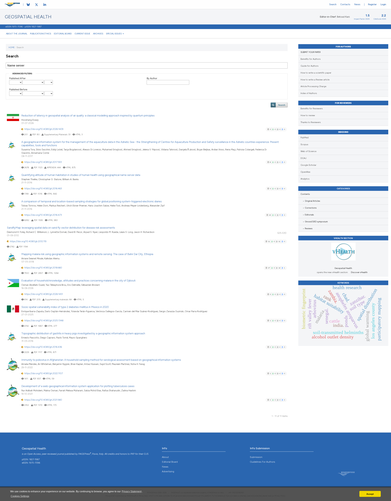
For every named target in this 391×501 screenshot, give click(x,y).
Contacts (345, 4)
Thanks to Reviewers (311, 122)
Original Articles (312, 201)
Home (12, 47)
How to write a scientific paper (316, 73)
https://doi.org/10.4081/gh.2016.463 (43, 188)
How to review (308, 115)
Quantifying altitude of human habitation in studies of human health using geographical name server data (80, 174)
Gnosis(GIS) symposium (316, 221)
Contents (305, 194)
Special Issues (114, 33)
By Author (152, 78)
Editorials (309, 214)
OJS (146, 454)
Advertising (168, 471)
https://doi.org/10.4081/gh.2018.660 (43, 267)
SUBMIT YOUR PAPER (311, 52)
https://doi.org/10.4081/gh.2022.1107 (43, 373)
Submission (256, 457)
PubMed (305, 137)
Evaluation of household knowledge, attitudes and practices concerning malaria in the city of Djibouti (78, 280)
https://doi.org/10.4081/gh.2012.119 (28, 241)
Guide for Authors (309, 66)
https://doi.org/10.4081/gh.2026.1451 (43, 294)
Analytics (305, 179)
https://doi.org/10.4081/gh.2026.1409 (43, 129)
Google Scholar (308, 165)
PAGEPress (84, 454)
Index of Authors (309, 93)
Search (332, 4)
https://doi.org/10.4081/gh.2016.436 (43, 347)
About (165, 457)
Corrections (311, 208)
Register (372, 4)
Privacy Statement (131, 491)
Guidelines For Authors (262, 461)
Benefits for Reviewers (312, 108)
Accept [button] (370, 494)
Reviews (308, 228)
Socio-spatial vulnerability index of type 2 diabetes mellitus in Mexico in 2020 (65, 306)
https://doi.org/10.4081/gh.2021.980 (43, 399)
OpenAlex (305, 172)
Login (383, 4)
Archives (98, 33)
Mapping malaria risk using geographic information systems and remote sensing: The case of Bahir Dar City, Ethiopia (87, 254)
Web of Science (308, 151)
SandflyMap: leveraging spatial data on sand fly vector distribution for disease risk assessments (61, 227)
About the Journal (16, 33)
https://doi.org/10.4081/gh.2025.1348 (43, 320)
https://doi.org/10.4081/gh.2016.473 (43, 215)
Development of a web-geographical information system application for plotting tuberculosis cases (77, 386)
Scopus (304, 144)
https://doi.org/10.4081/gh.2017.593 (43, 162)
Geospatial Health (28, 16)
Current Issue (82, 33)
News (357, 4)
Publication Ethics (40, 33)
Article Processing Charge (313, 86)
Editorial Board (63, 33)
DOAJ (303, 158)
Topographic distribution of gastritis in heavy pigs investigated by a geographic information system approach (83, 333)
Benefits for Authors (311, 59)
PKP (132, 454)
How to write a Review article (315, 79)
